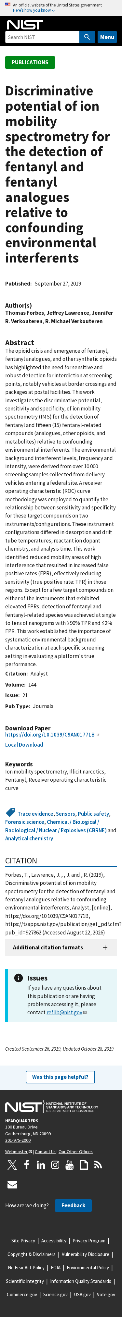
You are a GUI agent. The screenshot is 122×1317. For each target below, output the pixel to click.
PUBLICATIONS (30, 62)
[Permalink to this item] (35, 305)
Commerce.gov (22, 1294)
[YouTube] (69, 1165)
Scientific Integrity (25, 1281)
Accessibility (53, 1241)
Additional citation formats (48, 947)
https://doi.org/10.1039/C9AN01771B (50, 734)
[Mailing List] (12, 1184)
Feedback (73, 1205)
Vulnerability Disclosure (85, 1254)
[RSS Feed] (98, 1165)
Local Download (24, 744)
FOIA (56, 1267)
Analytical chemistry (29, 838)
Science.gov (55, 1294)
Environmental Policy (88, 1267)
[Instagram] (55, 1165)
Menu (107, 37)
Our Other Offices (76, 1151)
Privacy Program (89, 1241)
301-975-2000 (18, 1140)
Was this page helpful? (60, 1076)
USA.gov (82, 1294)
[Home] (25, 24)
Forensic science (24, 821)
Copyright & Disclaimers (31, 1254)
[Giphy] (84, 1165)
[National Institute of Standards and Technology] (51, 1106)
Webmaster (16, 1151)
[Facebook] (27, 1165)
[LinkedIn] (41, 1165)
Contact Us (45, 1151)
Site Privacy (23, 1241)
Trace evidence (35, 813)
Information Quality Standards (80, 1281)
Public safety (93, 813)
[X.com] (12, 1165)
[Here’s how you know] (61, 8)
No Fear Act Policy (26, 1267)
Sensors (65, 813)
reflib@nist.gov (64, 1012)
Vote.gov (106, 1294)
